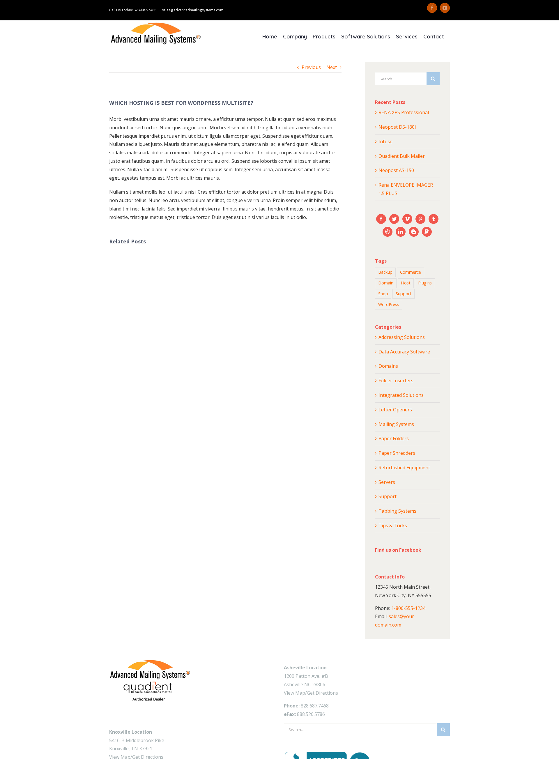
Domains (388, 366)
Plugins (425, 283)
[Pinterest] (420, 219)
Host (406, 283)
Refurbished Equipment (404, 467)
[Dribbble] (387, 232)
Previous (311, 67)
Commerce (410, 272)
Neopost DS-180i (397, 127)
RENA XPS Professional (403, 112)
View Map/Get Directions (311, 693)
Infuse (385, 141)
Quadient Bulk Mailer (401, 156)
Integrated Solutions (401, 395)
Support (403, 293)
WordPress (388, 304)
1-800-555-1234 (408, 608)
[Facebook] (381, 219)
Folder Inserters (395, 380)
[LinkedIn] (401, 232)
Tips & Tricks (392, 525)
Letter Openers (395, 409)
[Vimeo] (407, 219)
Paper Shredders (396, 453)
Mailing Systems (396, 424)
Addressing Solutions (401, 337)
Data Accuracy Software (404, 351)
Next (331, 67)
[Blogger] (414, 232)
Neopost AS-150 (396, 170)
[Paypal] (427, 232)
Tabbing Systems (397, 511)
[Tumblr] (433, 219)
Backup (385, 272)
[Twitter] (394, 219)
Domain (385, 283)
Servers (386, 482)
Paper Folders (393, 438)
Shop (383, 293)
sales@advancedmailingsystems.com (192, 10)
